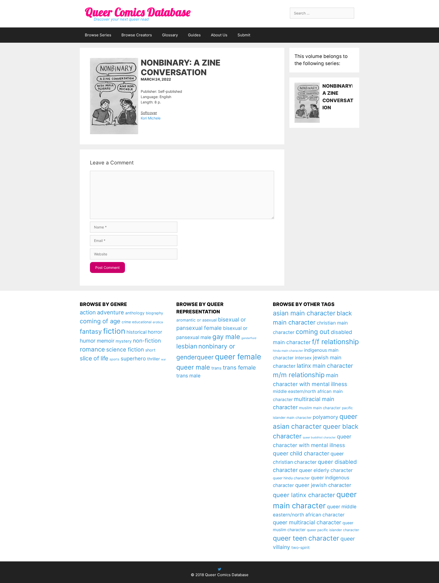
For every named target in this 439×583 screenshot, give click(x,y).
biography (154, 313)
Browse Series (98, 35)
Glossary (170, 35)
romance (92, 349)
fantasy (91, 331)
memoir (105, 341)
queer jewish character (323, 485)
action (88, 312)
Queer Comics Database (137, 12)
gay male (226, 337)
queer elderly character (326, 470)
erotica (158, 322)
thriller (153, 358)
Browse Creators (136, 35)
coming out (313, 331)
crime (126, 322)
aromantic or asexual (196, 320)
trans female (239, 367)
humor (88, 340)
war (163, 359)
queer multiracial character (307, 522)
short (150, 349)
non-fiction (147, 340)
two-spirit (300, 547)
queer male (193, 367)
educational (141, 322)
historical (137, 332)
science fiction (125, 349)
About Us (219, 35)
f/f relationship (335, 341)
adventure (110, 312)
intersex (303, 357)
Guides (194, 35)
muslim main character (320, 407)
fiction (114, 331)
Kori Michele (151, 118)
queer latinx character (304, 495)
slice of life (94, 358)
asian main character (304, 313)
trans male (188, 376)
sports (114, 359)
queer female (238, 356)
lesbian (186, 346)
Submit (244, 35)
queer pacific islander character (333, 530)
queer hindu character (291, 478)
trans (216, 368)
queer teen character (306, 538)
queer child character (301, 453)
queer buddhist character (319, 437)
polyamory (325, 417)
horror (155, 332)
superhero (133, 358)
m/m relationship (299, 375)
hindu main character (288, 350)
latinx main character (325, 365)
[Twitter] (219, 569)
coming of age (100, 321)
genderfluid (248, 338)
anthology (135, 313)
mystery (124, 341)
